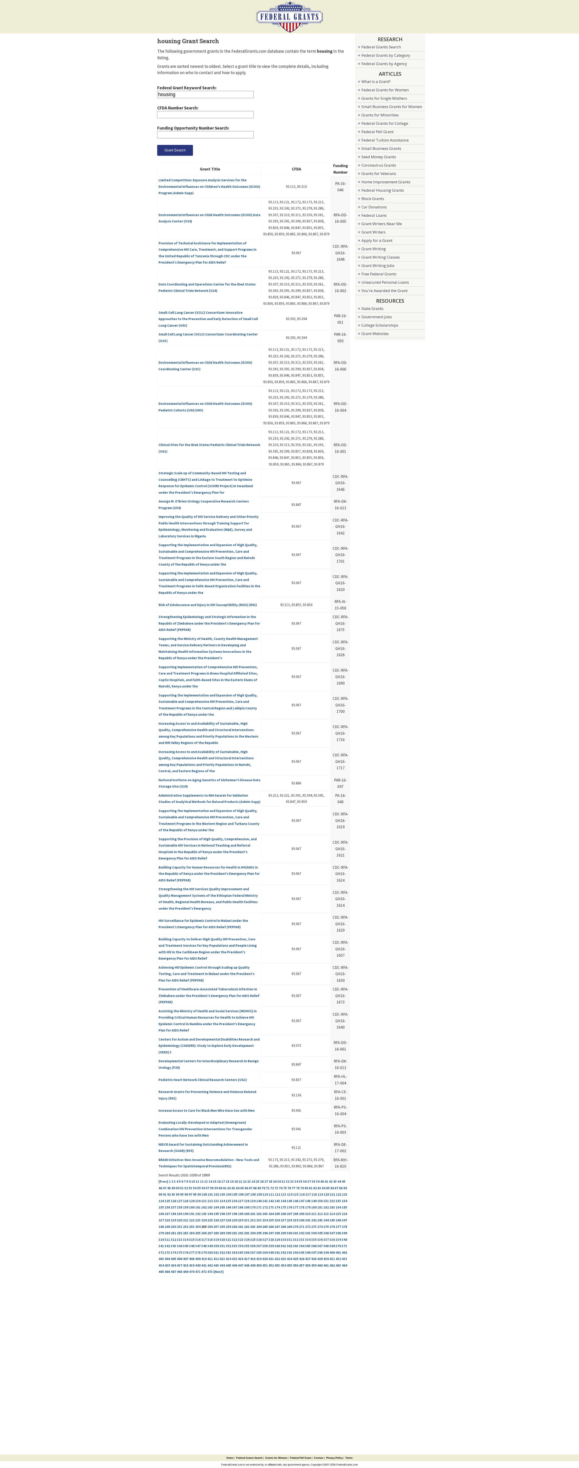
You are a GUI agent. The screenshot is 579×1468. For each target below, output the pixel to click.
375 (179, 1252)
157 (173, 1207)
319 (216, 1239)
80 (306, 1188)
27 (266, 1181)
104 (228, 1194)
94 (177, 1194)
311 (167, 1239)
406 (179, 1259)
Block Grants (372, 198)
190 (185, 1214)
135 (228, 1201)
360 (277, 1246)
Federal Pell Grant (377, 131)
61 (225, 1188)
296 (265, 1233)
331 (289, 1239)
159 (185, 1207)
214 (332, 1214)
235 (271, 1220)
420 (265, 1259)
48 (169, 1188)
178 (301, 1207)
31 (283, 1181)
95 (182, 1194)
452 (271, 1265)
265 (265, 1227)
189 (179, 1214)
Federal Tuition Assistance (385, 140)
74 (280, 1188)
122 (338, 1194)
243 (320, 1220)
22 (245, 1181)
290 (228, 1233)
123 (344, 1194)
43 (335, 1181)
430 (326, 1259)
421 (271, 1259)
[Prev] (163, 1181)
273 (314, 1227)
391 (277, 1252)
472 (204, 1272)
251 (179, 1227)
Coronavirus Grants (378, 165)
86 (332, 1188)
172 (265, 1207)
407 (185, 1259)
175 (283, 1207)
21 (240, 1181)
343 (173, 1246)
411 (210, 1259)
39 (318, 1181)
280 (167, 1233)
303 (308, 1233)
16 (219, 1181)
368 (326, 1246)
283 (185, 1233)
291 (234, 1233)
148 (308, 1201)
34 (296, 1181)
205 (277, 1214)
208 (295, 1214)
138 (246, 1201)
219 (173, 1220)
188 (173, 1214)
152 (332, 1201)
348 (204, 1246)
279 (161, 1233)
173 (271, 1207)
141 (265, 1201)
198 (234, 1214)
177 (295, 1207)
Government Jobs (376, 316)
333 (301, 1239)
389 (265, 1252)
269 (289, 1227)
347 (198, 1246)
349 (210, 1246)
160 (192, 1207)
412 (216, 1259)
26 (262, 1181)
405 (173, 1259)
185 (344, 1207)
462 (332, 1265)
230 (240, 1220)
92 (169, 1194)
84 (323, 1188)
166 (228, 1207)
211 (314, 1214)
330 (283, 1239)
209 (301, 1214)
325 (253, 1239)
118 (314, 1194)
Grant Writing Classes (380, 257)
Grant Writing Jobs (377, 265)
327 (265, 1239)
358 (265, 1246)
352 (228, 1246)
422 (277, 1259)
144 (283, 1201)
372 (161, 1252)
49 (173, 1188)
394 (295, 1252)
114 (289, 1194)
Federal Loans (374, 215)
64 (238, 1188)
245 (332, 1220)
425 (295, 1259)
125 (167, 1201)
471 (198, 1272)
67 (250, 1188)
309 (344, 1233)
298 (277, 1233)
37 (309, 1181)
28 (270, 1181)
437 (179, 1265)
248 (161, 1227)
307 (332, 1233)
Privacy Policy (334, 1457)
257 (216, 1227)
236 (277, 1220)
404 (167, 1259)
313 (179, 1239)
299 (283, 1233)
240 (301, 1220)
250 (173, 1227)
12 (202, 1181)
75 (285, 1188)
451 (265, 1265)
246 (338, 1220)
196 (222, 1214)
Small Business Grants (381, 148)
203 (265, 1214)
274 (320, 1227)
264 (259, 1227)
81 (311, 1188)
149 (314, 1201)
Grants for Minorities (380, 115)
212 (320, 1214)
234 (265, 1220)
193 (204, 1214)
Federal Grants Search (381, 47)
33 (292, 1181)
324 (246, 1239)
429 (320, 1259)
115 (296, 1194)
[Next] (219, 1272)
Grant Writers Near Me (381, 223)
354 (240, 1246)
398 (320, 1252)
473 (210, 1272)
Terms (349, 1457)
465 (161, 1272)
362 (289, 1246)
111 (271, 1194)
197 (228, 1214)
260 (234, 1227)
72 (272, 1188)
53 (190, 1188)
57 (207, 1188)
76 (289, 1188)
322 (234, 1239)
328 (271, 1239)
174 (277, 1207)
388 (259, 1252)
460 (320, 1265)
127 (179, 1201)
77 (293, 1188)
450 (259, 1265)
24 (253, 1181)
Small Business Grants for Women (391, 106)
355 (246, 1246)
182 (326, 1207)
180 (314, 1207)
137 (240, 1201)
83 (319, 1188)
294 (253, 1233)
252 (185, 1227)
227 (222, 1220)
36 (305, 1181)
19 (232, 1181)
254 (198, 1227)
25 (257, 1181)
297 (271, 1233)
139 (253, 1201)
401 (338, 1252)
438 (185, 1265)
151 (326, 1201)
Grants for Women (276, 1457)
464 (344, 1265)
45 (343, 1181)
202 (259, 1214)
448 (246, 1265)
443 (216, 1265)
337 (326, 1239)
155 (161, 1207)
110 (265, 1194)
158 (179, 1207)
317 (204, 1239)
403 (161, 1259)
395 (301, 1252)
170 (253, 1207)
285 (198, 1233)
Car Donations (374, 207)
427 (308, 1259)
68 (255, 1188)
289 (222, 1233)
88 (341, 1188)
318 (210, 1239)
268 (283, 1227)
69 (259, 1188)
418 (253, 1259)
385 (240, 1252)
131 (204, 1201)
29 (275, 1181)
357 (259, 1246)
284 (192, 1233)
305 (320, 1233)
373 (167, 1252)
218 (167, 1220)
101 (210, 1194)
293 (246, 1233)
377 (192, 1252)
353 (234, 1246)
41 (326, 1181)
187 (167, 1214)
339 (338, 1239)
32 (288, 1181)
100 (204, 1194)
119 (320, 1194)
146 (295, 1201)
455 (289, 1265)
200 (246, 1214)
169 (246, 1207)
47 (164, 1188)
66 (246, 1188)
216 (344, 1214)
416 (240, 1259)
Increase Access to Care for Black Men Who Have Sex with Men (207, 1110)
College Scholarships (379, 325)
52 (186, 1188)
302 (301, 1233)
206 (283, 1214)
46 (160, 1188)
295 (259, 1233)
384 (234, 1252)
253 (192, 1227)
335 (314, 1239)
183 (332, 1207)
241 (308, 1220)
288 (216, 1233)
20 (236, 1181)
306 (326, 1233)
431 (332, 1259)
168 (240, 1207)
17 (223, 1181)
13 (206, 1181)
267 (277, 1227)
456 (295, 1265)
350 (216, 1246)
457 (301, 1265)
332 (295, 1239)
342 (167, 1246)
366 (314, 1246)
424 (289, 1259)
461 (326, 1265)
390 (271, 1252)
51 (182, 1188)
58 (212, 1188)
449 (253, 1265)
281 (173, 1233)
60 (220, 1188)
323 (240, 1239)
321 (228, 1239)
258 (222, 1227)
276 (332, 1227)
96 (186, 1194)
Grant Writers (373, 232)
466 (167, 1272)
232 (253, 1220)
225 (210, 1220)
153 (338, 1201)
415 (234, 1259)
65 (242, 1188)
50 (177, 1188)
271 (301, 1227)
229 (234, 1220)
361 (283, 1246)
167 (234, 1207)
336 (320, 1239)
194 (210, 1214)
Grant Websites (375, 333)
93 (173, 1194)
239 (295, 1220)
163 (210, 1207)
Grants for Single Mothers (384, 98)
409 (198, 1259)
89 (345, 1188)
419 (259, 1259)
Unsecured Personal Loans (385, 282)
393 (289, 1252)
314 (185, 1239)
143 (277, 1201)
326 (259, 1239)
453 (277, 1265)
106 (241, 1194)
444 (222, 1265)
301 (295, 1233)
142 (271, 1201)
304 (314, 1233)
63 (233, 1188)
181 (320, 1207)
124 (161, 1201)
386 (246, 1252)
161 (198, 1207)
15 (214, 1181)
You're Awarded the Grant (384, 290)
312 (173, 1239)
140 (259, 1201)
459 (314, 1265)
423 (283, 1259)
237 (283, 1220)
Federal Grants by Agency (384, 63)
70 (263, 1188)
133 (216, 1201)
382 (222, 1252)
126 (173, 1201)
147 (301, 1201)
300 (289, 1233)
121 (332, 1194)
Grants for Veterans (378, 173)
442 (210, 1265)
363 (295, 1246)
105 (234, 1194)
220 (179, 1220)
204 (271, 1214)
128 (185, 1201)
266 (271, 1227)
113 (283, 1194)
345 (185, 1246)
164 (216, 1207)
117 (308, 1194)
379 (204, 1252)
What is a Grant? (376, 81)
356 (253, 1246)
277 (338, 1227)
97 (190, 1194)
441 (204, 1265)
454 (283, 1265)
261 (240, 1227)
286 (204, 1233)
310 (161, 1239)
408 (192, 1259)
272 (308, 1227)
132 (210, 1201)
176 (289, 1207)
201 (253, 1214)
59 (216, 1188)
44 (339, 1181)
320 (222, 1239)
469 (185, 1272)
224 (204, 1220)
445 (228, 1265)
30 (279, 1181)
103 (222, 1194)
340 (344, 1239)
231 (246, 1220)
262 (246, 1227)
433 (344, 1259)
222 (192, 1220)
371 (344, 1246)
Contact (318, 1457)
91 (164, 1194)
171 (259, 1207)
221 (185, 1220)
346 (192, 1246)
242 (314, 1220)
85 (328, 1188)
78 (298, 1188)
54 (195, 1188)
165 (222, 1207)
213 (326, 1214)
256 (210, 1227)
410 (204, 1259)
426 (301, 1259)
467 (173, 1272)
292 (240, 1233)
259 (228, 1227)
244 (326, 1220)
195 (216, 1214)
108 (253, 1194)
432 (338, 1259)
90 (160, 1194)
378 (198, 1252)
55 (199, 1188)
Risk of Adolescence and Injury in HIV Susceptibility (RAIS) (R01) (208, 605)
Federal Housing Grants (382, 190)
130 (198, 1201)
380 (210, 1252)
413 (222, 1259)
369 (332, 1246)
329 (277, 1239)
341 (161, 1246)
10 (193, 1181)
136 (234, 1201)
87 (336, 1188)
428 (314, 1259)
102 (216, 1194)
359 (271, 1246)
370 (338, 1246)
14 (210, 1181)
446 (234, 1265)
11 (197, 1181)
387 (253, 1252)
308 (338, 1233)
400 (332, 1252)
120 (326, 1194)
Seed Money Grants (378, 156)
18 (227, 1181)
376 (185, 1252)
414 (228, 1259)
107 (247, 1194)
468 (179, 1272)
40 (322, 1181)
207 (289, 1214)
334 (308, 1239)
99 (199, 1194)
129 (192, 1201)
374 (173, 1252)
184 (338, 1207)
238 (289, 1220)
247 (344, 1220)
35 (300, 1181)
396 (308, 1252)
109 (259, 1194)
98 (195, 1194)
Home (229, 1457)
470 (192, 1272)
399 (326, 1252)
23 (249, 1181)
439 (192, 1265)
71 (268, 1188)
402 (344, 1252)
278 (344, 1227)
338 (332, 1239)
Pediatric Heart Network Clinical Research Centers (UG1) (203, 1080)
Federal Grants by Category (385, 55)
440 (198, 1265)
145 (289, 1201)
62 (229, 1188)
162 (204, 1207)
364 (301, 1246)
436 (173, 1265)
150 (320, 1201)
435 (167, 1265)
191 (192, 1214)
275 (326, 1227)
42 (330, 1181)
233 (259, 1220)
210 (308, 1214)
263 (253, 1227)
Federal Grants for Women (385, 89)
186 (161, 1214)
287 (210, 1233)
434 (161, 1265)
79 (302, 1188)
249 (167, 1227)
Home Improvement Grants (385, 181)
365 (308, 1246)
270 (295, 1227)
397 (314, 1252)
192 (198, 1214)
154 (344, 1201)
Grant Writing (373, 248)
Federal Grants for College (384, 123)
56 (203, 1188)
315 (192, 1239)
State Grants (372, 308)
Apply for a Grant (376, 240)
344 (179, 1246)
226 (216, 1220)
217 (161, 1220)
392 (283, 1252)
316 (198, 1239)
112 (277, 1194)
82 (315, 1188)
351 (222, 1246)
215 (338, 1214)
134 (222, 1201)
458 (308, 1265)
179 (308, 1207)
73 (276, 1188)
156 (167, 1207)
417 (246, 1259)
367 (320, 1246)
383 (228, 1252)
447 (240, 1265)
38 (313, 1181)
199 (240, 1214)
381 (216, 1252)
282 (179, 1233)
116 (302, 1194)
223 (198, 1220)
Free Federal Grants (378, 273)
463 (338, 1265)
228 (228, 1220)
